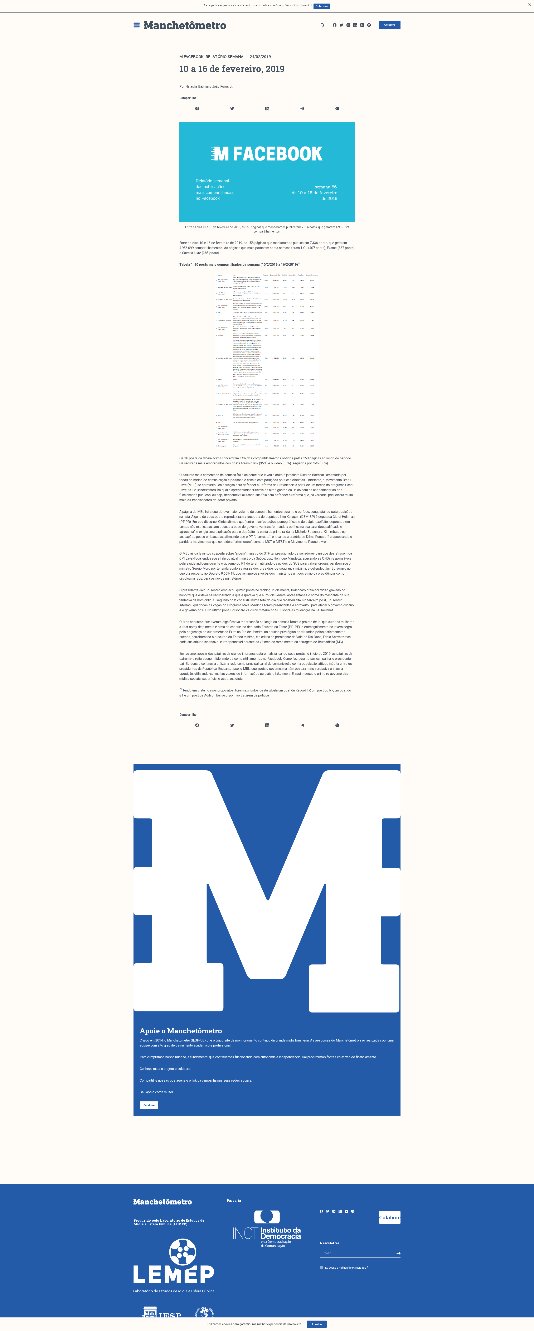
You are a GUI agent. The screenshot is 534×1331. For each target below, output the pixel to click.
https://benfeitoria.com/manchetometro (220, 1069)
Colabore (322, 6)
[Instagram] (348, 25)
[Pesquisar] (322, 25)
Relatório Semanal (226, 56)
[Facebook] (334, 25)
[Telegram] (302, 108)
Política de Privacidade (352, 1267)
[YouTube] (362, 25)
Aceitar (316, 1324)
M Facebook (191, 56)
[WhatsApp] (337, 108)
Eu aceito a (345, 1267)
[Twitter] (341, 25)
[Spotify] (369, 25)
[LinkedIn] (355, 25)
